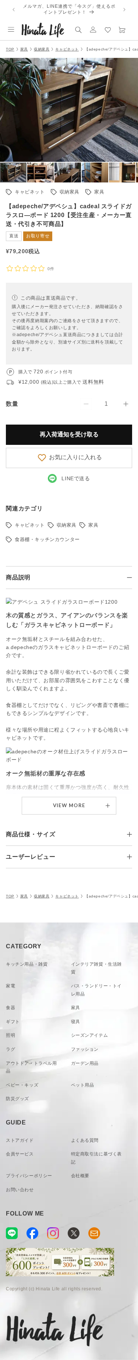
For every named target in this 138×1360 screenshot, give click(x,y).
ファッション (85, 1049)
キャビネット (67, 49)
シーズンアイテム (89, 1035)
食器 (10, 1007)
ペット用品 (82, 1085)
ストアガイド (20, 1140)
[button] (11, 29)
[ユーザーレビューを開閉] (129, 856)
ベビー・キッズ (22, 1085)
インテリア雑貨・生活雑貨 (96, 968)
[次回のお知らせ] (124, 9)
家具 (24, 49)
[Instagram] (53, 1233)
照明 (10, 1035)
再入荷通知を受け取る (69, 434)
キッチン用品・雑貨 (26, 964)
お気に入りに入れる (75, 457)
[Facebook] (32, 1233)
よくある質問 (85, 1140)
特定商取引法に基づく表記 (96, 1158)
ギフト (13, 1021)
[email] (94, 1233)
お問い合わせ (20, 1189)
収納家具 (41, 49)
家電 (10, 985)
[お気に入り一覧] (107, 29)
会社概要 (80, 1175)
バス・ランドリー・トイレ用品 (96, 990)
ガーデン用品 (85, 1063)
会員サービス (20, 1154)
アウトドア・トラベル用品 (31, 1067)
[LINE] (12, 1233)
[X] (73, 1233)
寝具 (75, 1021)
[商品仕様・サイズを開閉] (129, 834)
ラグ (10, 1049)
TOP (10, 49)
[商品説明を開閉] (129, 577)
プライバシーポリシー (29, 1175)
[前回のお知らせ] (14, 9)
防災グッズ (17, 1098)
